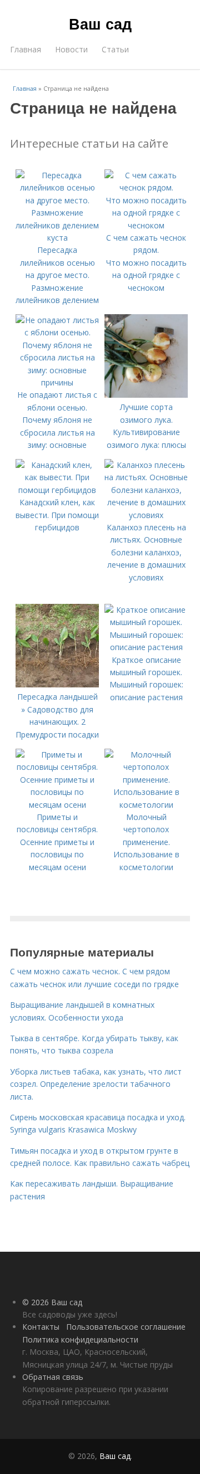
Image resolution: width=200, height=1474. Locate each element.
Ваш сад (100, 23)
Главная (25, 49)
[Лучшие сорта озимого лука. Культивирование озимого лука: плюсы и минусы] (146, 394)
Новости (71, 49)
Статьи (115, 49)
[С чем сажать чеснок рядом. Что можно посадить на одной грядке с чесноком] (146, 225)
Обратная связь (52, 1376)
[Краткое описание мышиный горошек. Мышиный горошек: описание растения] (146, 647)
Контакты (40, 1326)
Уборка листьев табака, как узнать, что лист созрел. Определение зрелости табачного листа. (96, 1084)
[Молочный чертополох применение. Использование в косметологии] (146, 804)
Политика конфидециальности (80, 1339)
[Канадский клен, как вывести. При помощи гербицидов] (57, 490)
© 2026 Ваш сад (52, 1302)
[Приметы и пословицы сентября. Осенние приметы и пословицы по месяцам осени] (57, 804)
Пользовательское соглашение (126, 1326)
